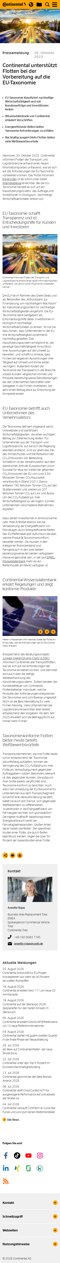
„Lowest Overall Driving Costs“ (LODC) (26, 658)
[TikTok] (17, 1155)
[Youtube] (29, 1155)
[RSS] (6, 1181)
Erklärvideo (10, 179)
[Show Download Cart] (39, 4)
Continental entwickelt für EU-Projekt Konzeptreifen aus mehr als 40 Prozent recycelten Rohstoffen (26, 976)
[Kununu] (40, 1168)
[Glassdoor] (29, 1168)
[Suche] (47, 4)
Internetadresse (12, 183)
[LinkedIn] (6, 1168)
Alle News (13, 1119)
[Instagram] (40, 1155)
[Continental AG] (15, 4)
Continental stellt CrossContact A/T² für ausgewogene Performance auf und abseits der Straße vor (29, 1094)
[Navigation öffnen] (54, 4)
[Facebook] (6, 1155)
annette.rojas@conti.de (28, 943)
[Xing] (17, 1168)
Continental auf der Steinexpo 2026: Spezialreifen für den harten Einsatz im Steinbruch (25, 1008)
